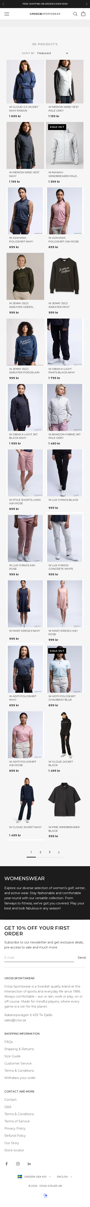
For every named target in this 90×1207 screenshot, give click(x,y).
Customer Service (18, 1063)
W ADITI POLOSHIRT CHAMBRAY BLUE (62, 697)
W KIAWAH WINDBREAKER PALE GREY (62, 176)
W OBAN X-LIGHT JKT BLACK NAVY (23, 436)
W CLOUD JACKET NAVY (25, 827)
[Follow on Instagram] (18, 1164)
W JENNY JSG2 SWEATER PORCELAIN (24, 370)
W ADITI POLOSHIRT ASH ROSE (22, 763)
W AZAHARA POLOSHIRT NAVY (21, 239)
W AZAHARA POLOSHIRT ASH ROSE (63, 239)
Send (82, 958)
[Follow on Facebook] (6, 1164)
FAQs (8, 1042)
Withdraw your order (20, 1078)
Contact (10, 1100)
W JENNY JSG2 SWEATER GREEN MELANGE (21, 307)
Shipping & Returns (19, 1049)
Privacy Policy (15, 1128)
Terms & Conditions (19, 1071)
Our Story (11, 1143)
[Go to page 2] (58, 852)
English (62, 1176)
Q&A (7, 1107)
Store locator (14, 1150)
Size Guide (12, 1056)
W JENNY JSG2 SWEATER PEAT (59, 305)
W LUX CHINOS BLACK (63, 499)
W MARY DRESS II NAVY (24, 630)
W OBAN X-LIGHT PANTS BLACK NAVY (61, 370)
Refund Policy (15, 1136)
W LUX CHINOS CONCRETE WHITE (60, 567)
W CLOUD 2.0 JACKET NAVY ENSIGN (23, 108)
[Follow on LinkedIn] (29, 1164)
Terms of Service (17, 1121)
